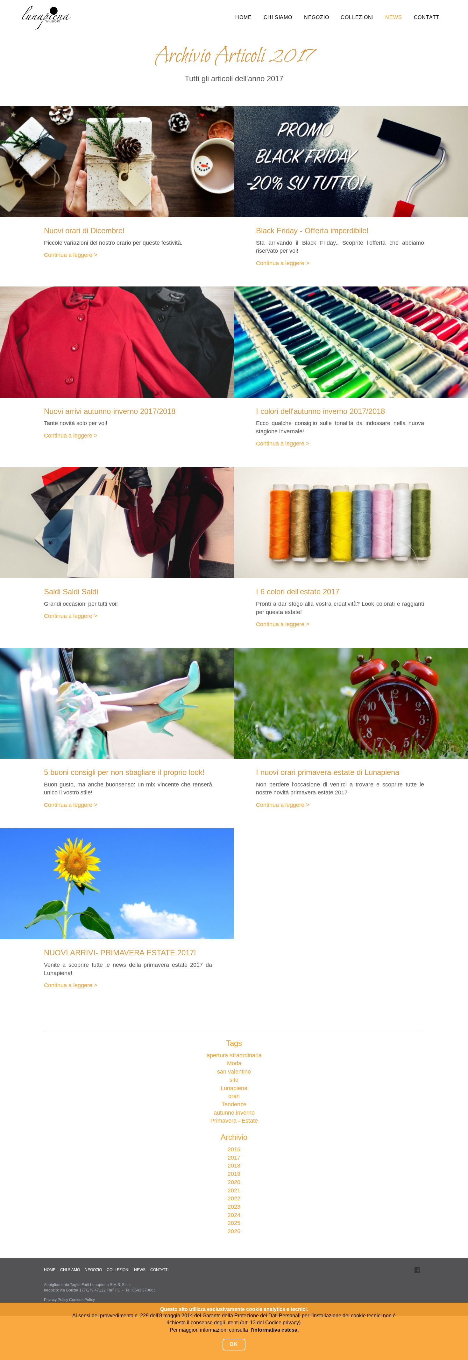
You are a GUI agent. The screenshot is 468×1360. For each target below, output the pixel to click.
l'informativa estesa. (275, 1330)
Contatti (427, 17)
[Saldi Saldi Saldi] (117, 522)
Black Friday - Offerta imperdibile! (312, 230)
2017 (234, 1157)
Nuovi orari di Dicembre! (84, 230)
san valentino (234, 1071)
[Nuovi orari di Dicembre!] (117, 161)
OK (234, 1344)
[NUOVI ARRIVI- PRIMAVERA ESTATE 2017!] (117, 883)
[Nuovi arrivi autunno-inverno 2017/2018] (117, 341)
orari (234, 1096)
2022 (234, 1198)
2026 (234, 1231)
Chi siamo (278, 17)
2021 (234, 1190)
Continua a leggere (68, 255)
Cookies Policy (82, 1300)
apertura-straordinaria (234, 1055)
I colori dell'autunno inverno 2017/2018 (320, 411)
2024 (234, 1215)
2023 (234, 1207)
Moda (234, 1063)
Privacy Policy (56, 1300)
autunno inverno (234, 1113)
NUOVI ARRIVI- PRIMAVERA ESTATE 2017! (120, 952)
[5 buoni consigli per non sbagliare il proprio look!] (117, 703)
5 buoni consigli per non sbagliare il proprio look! (124, 772)
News (393, 17)
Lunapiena (234, 1088)
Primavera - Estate (234, 1121)
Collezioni (357, 17)
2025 (234, 1223)
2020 (234, 1182)
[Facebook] (417, 1270)
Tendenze (234, 1104)
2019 (234, 1174)
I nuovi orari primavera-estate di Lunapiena (327, 772)
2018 (234, 1165)
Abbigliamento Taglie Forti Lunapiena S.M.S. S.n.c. (87, 1285)
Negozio (316, 17)
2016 (234, 1149)
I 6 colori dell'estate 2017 (297, 591)
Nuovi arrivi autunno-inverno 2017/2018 (109, 411)
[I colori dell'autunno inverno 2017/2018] (351, 341)
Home (243, 17)
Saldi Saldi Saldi (71, 591)
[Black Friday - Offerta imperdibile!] (351, 161)
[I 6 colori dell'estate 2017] (351, 522)
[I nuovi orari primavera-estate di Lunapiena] (351, 703)
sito (234, 1080)
